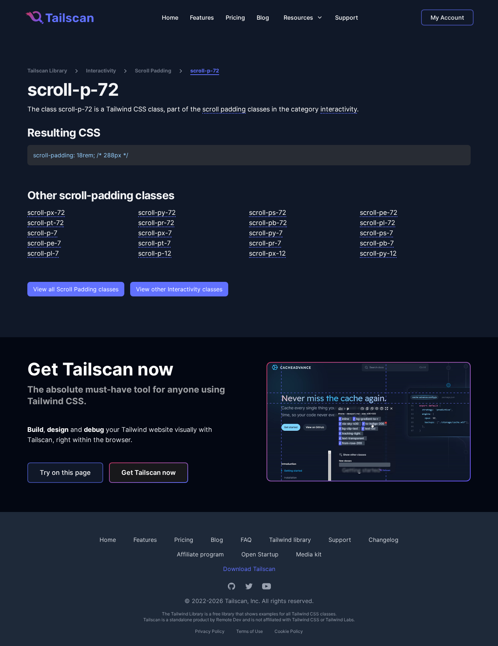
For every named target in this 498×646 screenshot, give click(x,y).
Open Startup (260, 554)
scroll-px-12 (267, 253)
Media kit (309, 554)
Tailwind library (290, 539)
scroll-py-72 (157, 212)
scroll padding (224, 109)
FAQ (246, 539)
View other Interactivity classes (179, 289)
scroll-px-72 (46, 212)
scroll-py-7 (266, 233)
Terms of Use (249, 631)
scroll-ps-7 (376, 233)
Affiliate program (200, 554)
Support (346, 17)
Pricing (235, 17)
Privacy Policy (210, 631)
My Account (447, 17)
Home (170, 17)
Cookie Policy (289, 631)
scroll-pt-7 (154, 243)
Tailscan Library (47, 70)
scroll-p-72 (204, 70)
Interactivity (101, 70)
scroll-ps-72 (267, 212)
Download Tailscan (249, 568)
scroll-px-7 (155, 233)
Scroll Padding (153, 70)
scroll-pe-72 (378, 212)
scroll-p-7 (42, 233)
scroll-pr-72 (156, 223)
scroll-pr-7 (265, 243)
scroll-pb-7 (377, 243)
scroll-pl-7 (43, 253)
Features (202, 17)
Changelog (383, 539)
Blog (263, 17)
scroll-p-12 (154, 253)
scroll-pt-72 (45, 223)
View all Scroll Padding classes (75, 289)
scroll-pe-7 (44, 243)
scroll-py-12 (378, 253)
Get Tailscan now (148, 472)
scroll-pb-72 (268, 223)
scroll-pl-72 (377, 223)
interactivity (338, 109)
